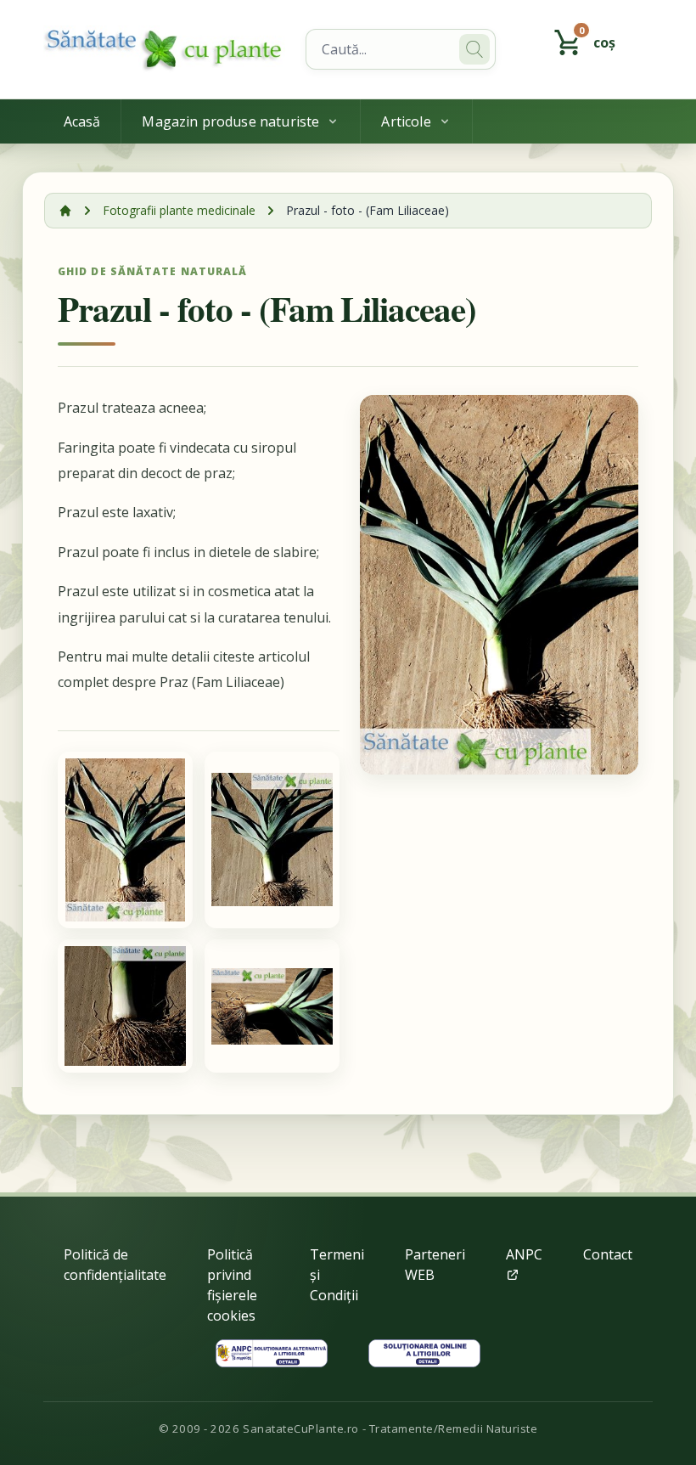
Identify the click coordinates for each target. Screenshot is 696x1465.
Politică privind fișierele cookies (232, 1285)
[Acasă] (65, 210)
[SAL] (271, 1353)
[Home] (164, 49)
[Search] (474, 49)
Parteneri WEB (435, 1264)
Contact (607, 1254)
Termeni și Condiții (337, 1274)
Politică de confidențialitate (115, 1264)
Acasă (82, 121)
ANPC (524, 1254)
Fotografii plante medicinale (179, 210)
